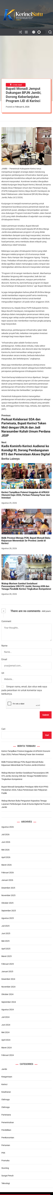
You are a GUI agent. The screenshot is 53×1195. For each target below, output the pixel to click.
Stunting (5, 1168)
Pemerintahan (7, 1122)
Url (2, 673)
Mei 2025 (5, 941)
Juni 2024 (5, 1025)
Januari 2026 (7, 880)
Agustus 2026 (7, 827)
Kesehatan (6, 1092)
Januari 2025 (7, 971)
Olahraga (5, 1099)
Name (4, 645)
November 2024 (8, 987)
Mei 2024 (5, 1032)
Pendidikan (6, 1130)
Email (4, 659)
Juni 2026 (5, 842)
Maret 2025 (6, 956)
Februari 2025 (7, 964)
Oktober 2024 (7, 994)
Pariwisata (6, 1115)
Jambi (4, 1069)
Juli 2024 (5, 1017)
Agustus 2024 (7, 1009)
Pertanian (5, 1145)
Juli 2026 (5, 834)
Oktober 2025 (7, 903)
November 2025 (8, 895)
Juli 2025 (5, 926)
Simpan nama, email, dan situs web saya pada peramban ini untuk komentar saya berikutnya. (24, 690)
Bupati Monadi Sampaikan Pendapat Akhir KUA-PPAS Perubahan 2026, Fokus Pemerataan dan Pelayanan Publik (24, 790)
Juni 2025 (5, 933)
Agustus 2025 (7, 918)
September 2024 (8, 1002)
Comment (6, 621)
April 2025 (5, 949)
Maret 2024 (6, 1047)
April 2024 (5, 1040)
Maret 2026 (6, 865)
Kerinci (4, 1084)
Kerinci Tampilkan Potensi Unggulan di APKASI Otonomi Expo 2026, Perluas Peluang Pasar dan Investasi (25, 495)
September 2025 (8, 910)
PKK (3, 1153)
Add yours (46, 611)
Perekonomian (7, 1137)
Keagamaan (6, 1077)
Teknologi (5, 1183)
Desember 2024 (8, 979)
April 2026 (5, 857)
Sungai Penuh (7, 1175)
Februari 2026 (7, 872)
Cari (3, 729)
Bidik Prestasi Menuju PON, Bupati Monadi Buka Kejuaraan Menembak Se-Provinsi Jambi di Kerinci (25, 541)
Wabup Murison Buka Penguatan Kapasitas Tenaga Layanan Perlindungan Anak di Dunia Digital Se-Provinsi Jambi (25, 804)
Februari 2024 (7, 1055)
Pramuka (5, 1160)
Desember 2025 (8, 888)
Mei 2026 (5, 850)
